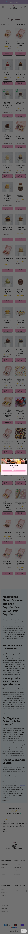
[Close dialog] (26, 459)
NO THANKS (14, 473)
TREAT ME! (14, 470)
